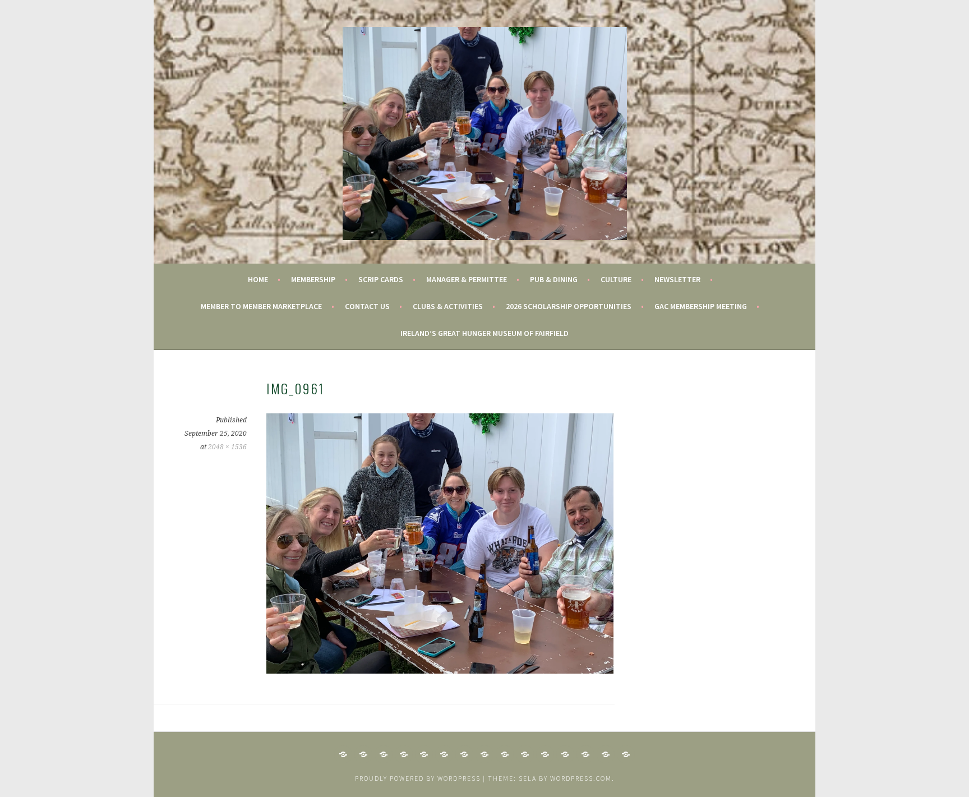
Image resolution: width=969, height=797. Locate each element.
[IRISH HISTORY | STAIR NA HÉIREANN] (484, 754)
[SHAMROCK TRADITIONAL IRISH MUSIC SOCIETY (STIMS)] (545, 754)
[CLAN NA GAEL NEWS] (363, 754)
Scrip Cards (380, 279)
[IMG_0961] (439, 670)
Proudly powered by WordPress (418, 778)
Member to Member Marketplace (261, 306)
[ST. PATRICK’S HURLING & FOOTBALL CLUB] (606, 754)
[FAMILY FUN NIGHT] (404, 754)
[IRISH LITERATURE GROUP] (525, 754)
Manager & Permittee (466, 279)
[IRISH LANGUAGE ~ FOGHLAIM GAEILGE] (505, 754)
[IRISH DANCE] (464, 754)
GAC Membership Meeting (700, 306)
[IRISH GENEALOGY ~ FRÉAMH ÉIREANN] (424, 754)
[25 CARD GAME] (343, 754)
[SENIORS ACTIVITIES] (565, 754)
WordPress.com (581, 778)
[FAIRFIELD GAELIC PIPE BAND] (384, 754)
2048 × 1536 (227, 447)
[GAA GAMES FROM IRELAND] (444, 754)
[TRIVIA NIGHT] (626, 754)
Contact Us (367, 306)
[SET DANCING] (585, 754)
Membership (313, 279)
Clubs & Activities (448, 306)
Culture (616, 279)
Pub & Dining (554, 279)
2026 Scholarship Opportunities (568, 306)
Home (258, 279)
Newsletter (677, 279)
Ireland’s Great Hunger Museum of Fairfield (484, 333)
